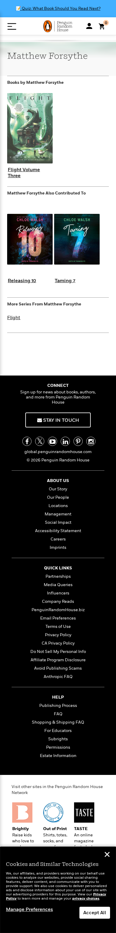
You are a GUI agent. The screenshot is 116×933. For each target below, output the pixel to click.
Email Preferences (58, 618)
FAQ (58, 714)
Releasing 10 (22, 280)
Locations (58, 506)
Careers (58, 539)
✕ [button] (107, 855)
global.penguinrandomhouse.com (58, 452)
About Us (58, 481)
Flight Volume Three (24, 172)
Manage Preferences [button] (29, 909)
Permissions (58, 747)
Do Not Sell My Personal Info (58, 651)
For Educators (58, 730)
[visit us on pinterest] (78, 441)
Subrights (58, 739)
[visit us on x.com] (39, 441)
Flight (13, 317)
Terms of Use (58, 626)
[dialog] (58, 890)
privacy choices (85, 898)
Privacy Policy (58, 635)
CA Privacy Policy (58, 643)
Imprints (58, 547)
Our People (58, 497)
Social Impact (58, 522)
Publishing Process (58, 705)
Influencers (58, 593)
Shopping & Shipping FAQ (58, 722)
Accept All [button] (94, 912)
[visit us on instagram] (90, 441)
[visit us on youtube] (52, 441)
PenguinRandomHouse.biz (58, 610)
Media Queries (58, 585)
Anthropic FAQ (58, 676)
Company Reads (58, 601)
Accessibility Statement (58, 531)
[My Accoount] (89, 26)
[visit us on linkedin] (65, 441)
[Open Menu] (11, 26)
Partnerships (58, 576)
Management (58, 514)
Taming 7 (65, 280)
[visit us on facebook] (27, 441)
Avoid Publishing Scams (58, 668)
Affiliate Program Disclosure (58, 660)
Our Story (58, 489)
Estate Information (58, 756)
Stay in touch (60, 420)
